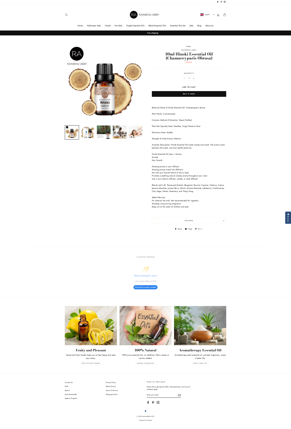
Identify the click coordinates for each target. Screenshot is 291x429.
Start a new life (200, 363)
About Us (209, 25)
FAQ (66, 386)
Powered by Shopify (145, 420)
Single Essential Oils (135, 25)
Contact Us (69, 382)
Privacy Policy (111, 382)
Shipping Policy (111, 394)
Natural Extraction (145, 363)
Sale (191, 25)
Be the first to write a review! (145, 287)
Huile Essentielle (71, 394)
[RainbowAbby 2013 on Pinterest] (153, 402)
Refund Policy (111, 386)
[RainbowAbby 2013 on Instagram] (158, 402)
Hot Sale (118, 25)
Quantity (189, 73)
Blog (199, 25)
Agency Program (71, 398)
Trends (108, 25)
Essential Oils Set (177, 25)
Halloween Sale (94, 25)
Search (67, 390)
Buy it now (189, 94)
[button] (207, 14)
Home (80, 25)
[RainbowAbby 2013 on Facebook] (148, 402)
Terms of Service (112, 390)
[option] (145, 33)
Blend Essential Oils (157, 25)
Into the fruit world (91, 363)
